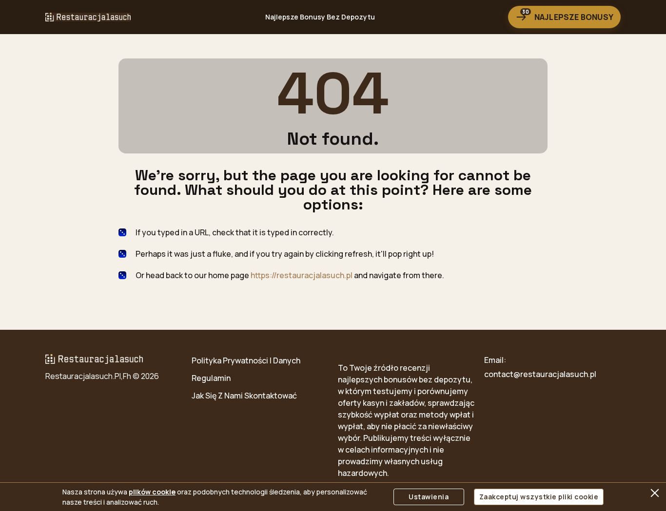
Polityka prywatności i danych (246, 360)
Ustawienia (429, 496)
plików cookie (152, 491)
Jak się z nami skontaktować (244, 395)
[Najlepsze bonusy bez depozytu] (88, 17)
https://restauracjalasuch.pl (302, 275)
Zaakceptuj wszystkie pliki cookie (539, 496)
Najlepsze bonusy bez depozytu (320, 16)
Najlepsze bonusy (567, 15)
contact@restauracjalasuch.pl (540, 374)
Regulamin (211, 378)
